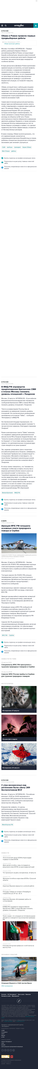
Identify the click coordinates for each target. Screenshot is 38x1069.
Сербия (11, 635)
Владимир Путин (7, 264)
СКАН (2, 1043)
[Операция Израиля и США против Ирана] (19, 981)
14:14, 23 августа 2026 (7, 383)
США (3, 147)
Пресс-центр (21, 994)
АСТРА (2, 1037)
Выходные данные (6, 1062)
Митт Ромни (6, 151)
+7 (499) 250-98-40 (8, 1021)
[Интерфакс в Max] (13, 1050)
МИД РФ (17, 493)
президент (17, 147)
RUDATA (3, 1045)
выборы (9, 147)
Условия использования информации (11, 1060)
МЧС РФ (4, 635)
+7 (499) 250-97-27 (20, 1021)
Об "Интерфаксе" (12, 994)
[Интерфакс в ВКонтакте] (8, 1050)
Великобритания (7, 493)
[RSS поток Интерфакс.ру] (11, 1050)
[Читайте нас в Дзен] (2, 1050)
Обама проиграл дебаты (12, 44)
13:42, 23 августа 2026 (7, 181)
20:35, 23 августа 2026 (7, 782)
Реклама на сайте (6, 996)
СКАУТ (3, 1033)
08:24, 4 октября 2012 (7, 32)
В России (4, 31)
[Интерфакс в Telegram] (5, 1050)
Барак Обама (27, 147)
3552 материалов (7, 986)
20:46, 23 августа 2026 (7, 522)
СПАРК (3, 1030)
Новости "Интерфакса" (6, 1041)
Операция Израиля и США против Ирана (16, 983)
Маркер (3, 1035)
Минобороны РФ (7, 824)
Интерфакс (19, 25)
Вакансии (28, 994)
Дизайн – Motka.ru (6, 1063)
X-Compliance (4, 1032)
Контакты (3, 994)
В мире (4, 521)
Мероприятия (15, 996)
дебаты (13, 151)
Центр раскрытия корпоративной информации (12, 1046)
